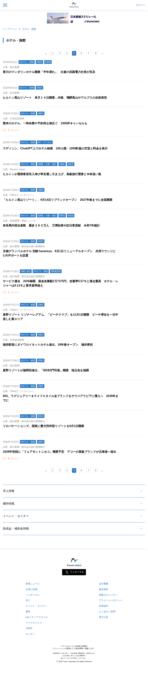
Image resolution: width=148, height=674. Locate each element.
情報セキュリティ (108, 595)
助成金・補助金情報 (16, 528)
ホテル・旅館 (29, 29)
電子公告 (103, 617)
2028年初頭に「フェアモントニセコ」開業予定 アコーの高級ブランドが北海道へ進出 (59, 451)
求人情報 (8, 490)
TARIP (29, 628)
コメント (13, 130)
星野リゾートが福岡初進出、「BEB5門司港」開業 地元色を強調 (46, 370)
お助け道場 (31, 589)
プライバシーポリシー (110, 600)
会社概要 (103, 583)
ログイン (140, 5)
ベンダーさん (33, 595)
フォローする (77, 572)
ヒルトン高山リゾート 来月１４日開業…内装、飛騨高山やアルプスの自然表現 (55, 97)
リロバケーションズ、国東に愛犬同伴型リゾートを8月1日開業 (43, 426)
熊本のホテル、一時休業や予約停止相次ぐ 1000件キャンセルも (45, 123)
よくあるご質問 (107, 611)
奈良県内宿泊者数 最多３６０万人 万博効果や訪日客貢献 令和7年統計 (51, 225)
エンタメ (30, 634)
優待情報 (8, 503)
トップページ (10, 29)
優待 (28, 611)
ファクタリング (34, 622)
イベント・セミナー (16, 516)
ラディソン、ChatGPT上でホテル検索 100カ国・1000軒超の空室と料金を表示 (55, 148)
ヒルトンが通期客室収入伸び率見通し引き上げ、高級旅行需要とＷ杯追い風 (52, 174)
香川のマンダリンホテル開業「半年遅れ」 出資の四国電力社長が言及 (49, 71)
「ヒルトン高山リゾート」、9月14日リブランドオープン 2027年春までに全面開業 (57, 199)
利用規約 (103, 606)
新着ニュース (33, 583)
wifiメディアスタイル (37, 617)
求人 (28, 600)
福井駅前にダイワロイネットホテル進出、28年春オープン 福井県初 (48, 344)
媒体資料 (103, 589)
